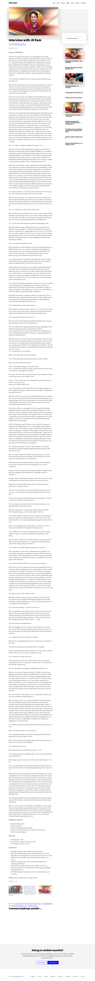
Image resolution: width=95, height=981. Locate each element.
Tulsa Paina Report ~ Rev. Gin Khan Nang (24, 906)
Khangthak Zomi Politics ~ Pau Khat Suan (73, 61)
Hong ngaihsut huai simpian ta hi (74, 92)
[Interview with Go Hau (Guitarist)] (15, 889)
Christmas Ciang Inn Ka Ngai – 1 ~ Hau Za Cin (73, 115)
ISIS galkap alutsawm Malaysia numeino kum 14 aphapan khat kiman (73, 130)
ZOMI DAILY (13, 3)
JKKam (24, 44)
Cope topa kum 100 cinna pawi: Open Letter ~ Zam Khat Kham (33, 903)
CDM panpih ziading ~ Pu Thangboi (71, 86)
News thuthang (41, 962)
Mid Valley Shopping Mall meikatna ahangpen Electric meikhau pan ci (73, 123)
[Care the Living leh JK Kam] (45, 889)
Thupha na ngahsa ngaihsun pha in (74, 137)
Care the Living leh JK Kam (45, 894)
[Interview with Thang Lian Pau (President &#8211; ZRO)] (31, 890)
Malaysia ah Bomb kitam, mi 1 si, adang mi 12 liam (74, 143)
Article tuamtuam (53, 962)
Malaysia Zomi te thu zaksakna (73, 97)
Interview (20, 44)
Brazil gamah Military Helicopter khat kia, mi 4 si (74, 68)
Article (16, 44)
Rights (17, 976)
